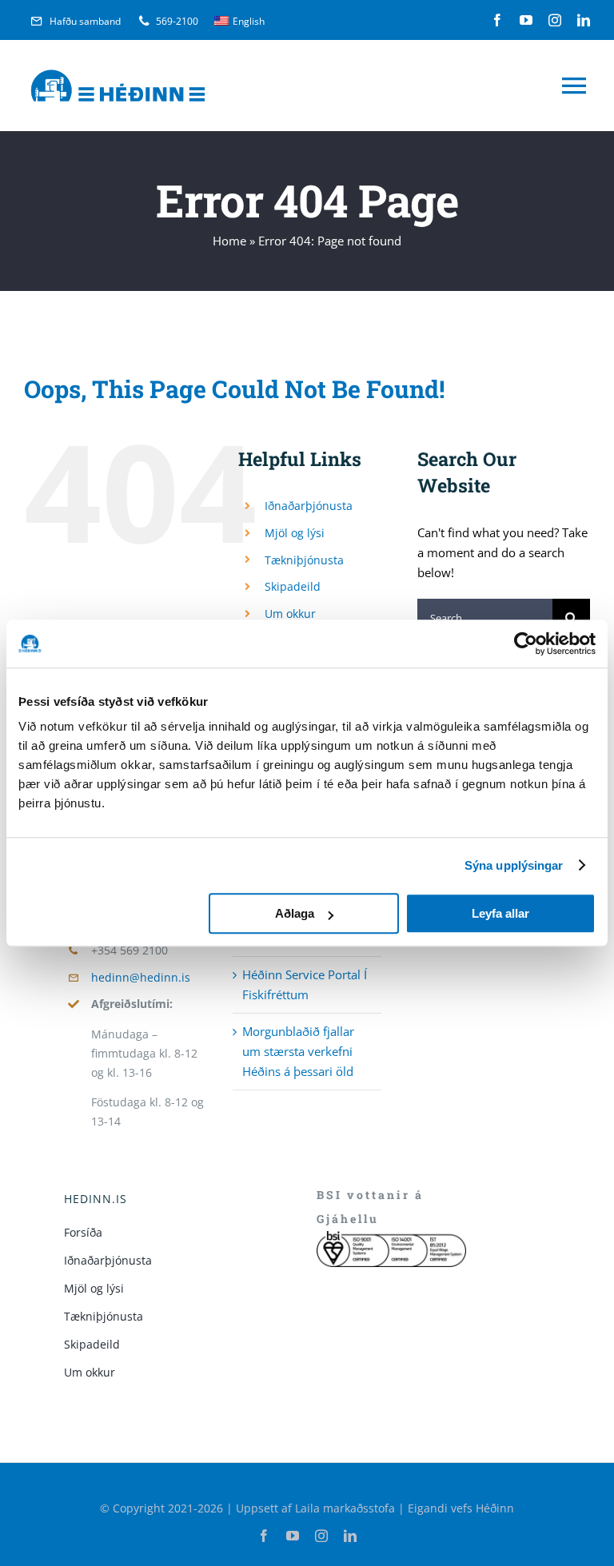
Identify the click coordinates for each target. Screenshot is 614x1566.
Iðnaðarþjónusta (309, 505)
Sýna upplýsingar (514, 865)
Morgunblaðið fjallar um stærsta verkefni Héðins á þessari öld (298, 1051)
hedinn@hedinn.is (140, 977)
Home (229, 241)
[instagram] (554, 20)
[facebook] (497, 20)
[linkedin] (583, 20)
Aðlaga (294, 913)
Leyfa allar (500, 913)
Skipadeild (293, 586)
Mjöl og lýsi (295, 532)
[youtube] (526, 20)
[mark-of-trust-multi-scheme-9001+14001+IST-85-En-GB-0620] (391, 1237)
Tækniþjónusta (304, 560)
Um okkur (290, 613)
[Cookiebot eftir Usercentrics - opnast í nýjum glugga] (526, 643)
